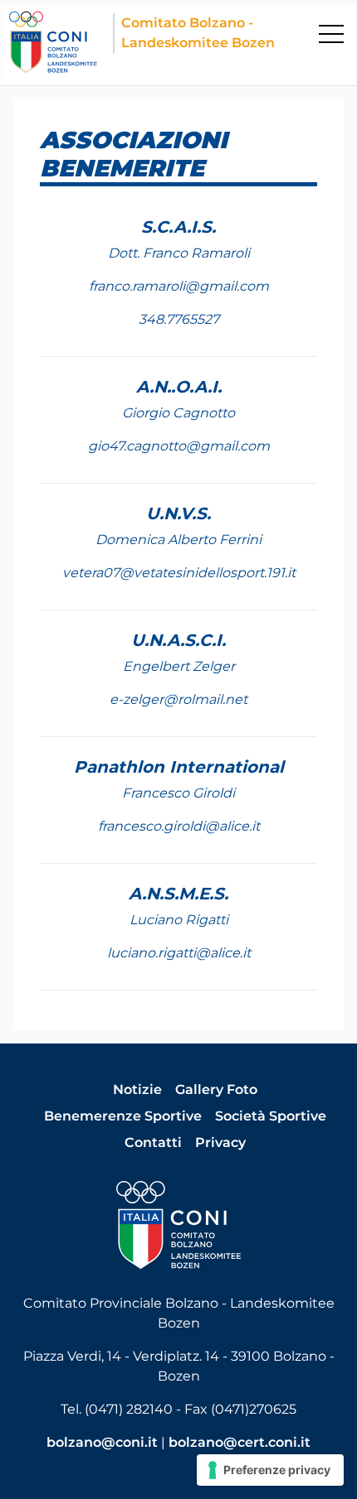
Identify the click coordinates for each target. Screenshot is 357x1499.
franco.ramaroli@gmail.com (179, 286)
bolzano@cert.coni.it (240, 1442)
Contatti (153, 1142)
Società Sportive (270, 1116)
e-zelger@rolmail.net (178, 699)
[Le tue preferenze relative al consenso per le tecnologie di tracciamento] (270, 1470)
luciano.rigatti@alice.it (179, 953)
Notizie (137, 1089)
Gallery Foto (216, 1089)
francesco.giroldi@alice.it (179, 826)
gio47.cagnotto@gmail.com (179, 446)
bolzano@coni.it (102, 1442)
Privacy (220, 1142)
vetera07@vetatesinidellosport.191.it (179, 573)
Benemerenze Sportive (123, 1116)
